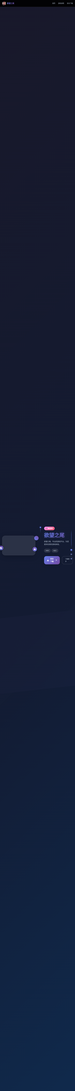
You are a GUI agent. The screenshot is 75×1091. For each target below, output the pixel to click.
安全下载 (70, 3)
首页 (53, 3)
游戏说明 (61, 3)
